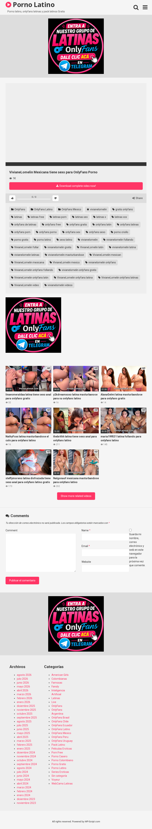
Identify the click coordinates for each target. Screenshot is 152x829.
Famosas (57, 682)
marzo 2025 (24, 740)
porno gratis (21, 239)
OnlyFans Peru (60, 736)
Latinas (56, 698)
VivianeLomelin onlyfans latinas (119, 277)
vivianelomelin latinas (26, 254)
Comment (11, 530)
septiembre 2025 (27, 717)
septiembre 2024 (27, 764)
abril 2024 (22, 783)
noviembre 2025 (26, 709)
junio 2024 (23, 775)
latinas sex (81, 216)
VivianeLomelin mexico (66, 262)
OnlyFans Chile (60, 721)
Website (86, 561)
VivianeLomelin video (26, 285)
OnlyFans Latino (43, 209)
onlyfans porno (48, 232)
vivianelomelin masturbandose (65, 254)
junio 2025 (23, 729)
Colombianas (59, 678)
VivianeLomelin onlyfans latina (75, 277)
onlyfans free (52, 224)
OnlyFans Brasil (60, 717)
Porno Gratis (59, 764)
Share (139, 198)
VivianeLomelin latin (91, 247)
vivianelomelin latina (124, 247)
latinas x (101, 216)
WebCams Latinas (62, 783)
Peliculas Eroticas (62, 748)
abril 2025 (22, 736)
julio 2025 (22, 725)
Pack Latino (58, 744)
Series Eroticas (60, 771)
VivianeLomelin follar (26, 247)
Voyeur (56, 779)
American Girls (60, 674)
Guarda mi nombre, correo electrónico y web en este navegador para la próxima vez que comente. (137, 550)
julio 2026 (22, 678)
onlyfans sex (72, 232)
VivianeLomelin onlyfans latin (31, 277)
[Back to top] (140, 818)
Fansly (55, 686)
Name (86, 530)
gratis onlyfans (124, 209)
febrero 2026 (24, 698)
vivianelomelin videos (59, 285)
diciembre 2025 (26, 705)
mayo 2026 (23, 686)
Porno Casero (59, 756)
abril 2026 (22, 690)
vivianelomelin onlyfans (102, 262)
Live (54, 702)
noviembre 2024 (26, 756)
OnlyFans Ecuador (62, 725)
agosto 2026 (24, 674)
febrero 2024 (24, 791)
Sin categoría (59, 775)
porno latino (44, 239)
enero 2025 (23, 748)
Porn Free (57, 752)
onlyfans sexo (96, 232)
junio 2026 (23, 682)
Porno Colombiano (62, 760)
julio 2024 (22, 771)
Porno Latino (59, 768)
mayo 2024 (23, 779)
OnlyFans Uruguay (62, 740)
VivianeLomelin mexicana (29, 262)
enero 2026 (23, 702)
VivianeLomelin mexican (106, 254)
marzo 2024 (24, 787)
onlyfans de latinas (25, 224)
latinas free (37, 216)
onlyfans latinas (129, 224)
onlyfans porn (22, 232)
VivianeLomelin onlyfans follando (33, 270)
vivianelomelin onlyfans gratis (78, 270)
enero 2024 (23, 795)
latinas (18, 216)
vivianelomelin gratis (59, 247)
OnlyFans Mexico (71, 209)
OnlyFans (19, 209)
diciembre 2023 (26, 799)
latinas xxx (120, 216)
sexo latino (65, 239)
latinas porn (59, 216)
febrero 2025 (24, 744)
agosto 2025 (24, 721)
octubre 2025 (24, 713)
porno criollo (120, 232)
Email (86, 546)
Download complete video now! (77, 185)
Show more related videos (76, 496)
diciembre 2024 (26, 752)
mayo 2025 (23, 733)
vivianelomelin (98, 209)
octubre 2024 (24, 760)
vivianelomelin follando (119, 239)
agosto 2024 (24, 768)
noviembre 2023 (26, 802)
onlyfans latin (103, 224)
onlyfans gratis (78, 224)
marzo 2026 (24, 694)
